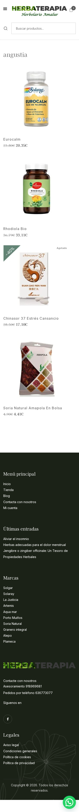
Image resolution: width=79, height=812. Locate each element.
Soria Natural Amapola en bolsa (32, 408)
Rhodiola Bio (15, 229)
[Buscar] (5, 28)
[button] (71, 9)
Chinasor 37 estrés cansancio (31, 318)
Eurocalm (12, 139)
